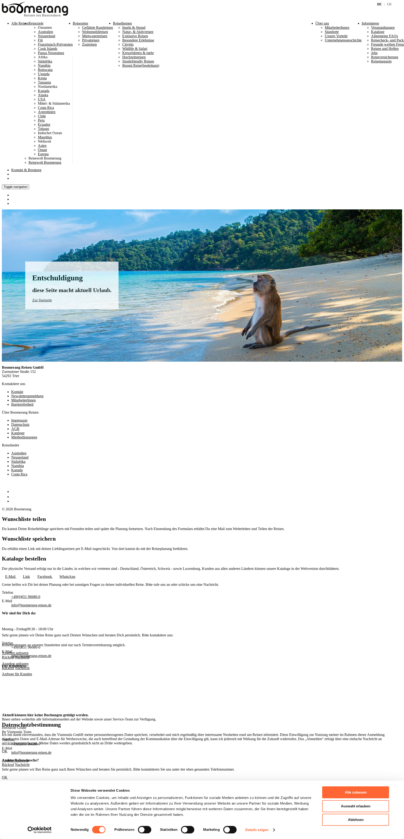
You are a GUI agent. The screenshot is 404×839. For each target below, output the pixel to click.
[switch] (144, 829)
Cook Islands (47, 49)
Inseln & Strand (133, 28)
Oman (42, 150)
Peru (41, 120)
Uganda (44, 74)
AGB (15, 429)
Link (26, 577)
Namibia (44, 65)
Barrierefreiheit (22, 404)
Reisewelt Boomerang (45, 162)
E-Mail (10, 577)
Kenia (42, 78)
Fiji (40, 40)
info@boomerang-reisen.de (31, 605)
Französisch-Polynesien (55, 44)
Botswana (45, 70)
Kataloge (18, 433)
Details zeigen (256, 830)
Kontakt (26, 170)
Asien (42, 146)
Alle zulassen (356, 792)
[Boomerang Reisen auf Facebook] (12, 492)
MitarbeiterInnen (23, 400)
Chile (42, 116)
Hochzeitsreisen (134, 57)
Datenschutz (20, 425)
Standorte (332, 32)
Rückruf (8, 668)
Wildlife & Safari (134, 49)
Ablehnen (356, 820)
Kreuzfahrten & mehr (138, 53)
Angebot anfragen (15, 664)
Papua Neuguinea (51, 53)
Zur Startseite (42, 300)
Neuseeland (46, 36)
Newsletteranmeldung (27, 396)
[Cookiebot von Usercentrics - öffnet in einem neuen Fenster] (39, 829)
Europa (43, 154)
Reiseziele (36, 23)
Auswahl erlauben (355, 806)
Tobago (43, 129)
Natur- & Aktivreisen (137, 32)
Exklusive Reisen (135, 36)
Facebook (45, 577)
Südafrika (45, 61)
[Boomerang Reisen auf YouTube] (13, 501)
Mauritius (45, 137)
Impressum (19, 420)
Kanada (43, 91)
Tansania (44, 82)
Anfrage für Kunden (17, 674)
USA (42, 99)
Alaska (43, 95)
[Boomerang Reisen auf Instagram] (13, 497)
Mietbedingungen (24, 437)
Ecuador (44, 124)
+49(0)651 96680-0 (25, 597)
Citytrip (127, 44)
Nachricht (22, 668)
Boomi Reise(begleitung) (140, 65)
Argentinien (46, 112)
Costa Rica (46, 108)
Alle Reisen (20, 23)
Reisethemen (122, 23)
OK (4, 777)
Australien (45, 32)
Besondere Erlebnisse (138, 40)
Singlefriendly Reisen (138, 61)
